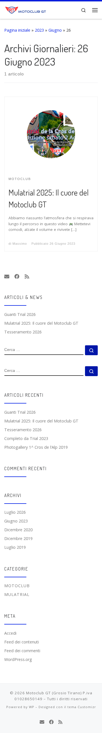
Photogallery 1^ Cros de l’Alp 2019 (36, 447)
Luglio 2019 (15, 547)
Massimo (19, 243)
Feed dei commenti (22, 650)
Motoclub (17, 585)
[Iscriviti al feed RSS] (27, 277)
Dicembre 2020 (18, 529)
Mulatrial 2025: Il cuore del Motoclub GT (41, 323)
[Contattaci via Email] (6, 277)
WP (31, 707)
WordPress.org (18, 659)
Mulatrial (16, 594)
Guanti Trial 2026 (20, 314)
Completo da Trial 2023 (26, 438)
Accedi (10, 633)
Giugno (55, 30)
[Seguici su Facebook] (17, 277)
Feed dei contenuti (21, 642)
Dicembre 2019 (18, 538)
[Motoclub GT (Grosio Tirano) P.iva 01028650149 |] (26, 9)
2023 (39, 30)
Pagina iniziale (17, 30)
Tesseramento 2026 (23, 332)
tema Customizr (81, 707)
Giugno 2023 (16, 521)
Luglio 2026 (15, 512)
